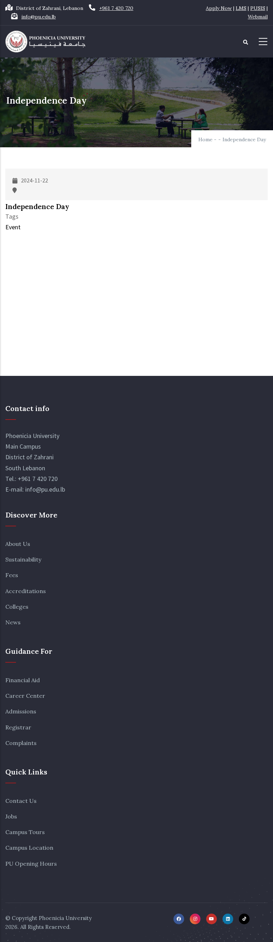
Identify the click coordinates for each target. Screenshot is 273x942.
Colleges (16, 606)
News (13, 622)
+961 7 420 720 (116, 8)
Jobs (11, 816)
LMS (241, 8)
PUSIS (257, 8)
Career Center (25, 695)
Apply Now (219, 8)
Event (13, 227)
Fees (11, 575)
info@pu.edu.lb (38, 16)
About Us (17, 543)
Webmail (258, 16)
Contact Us (21, 800)
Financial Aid (22, 680)
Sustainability (23, 559)
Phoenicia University (65, 918)
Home (205, 139)
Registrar (18, 727)
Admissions (20, 711)
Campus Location (29, 847)
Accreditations (25, 591)
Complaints (21, 742)
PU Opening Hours (31, 863)
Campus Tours (25, 832)
